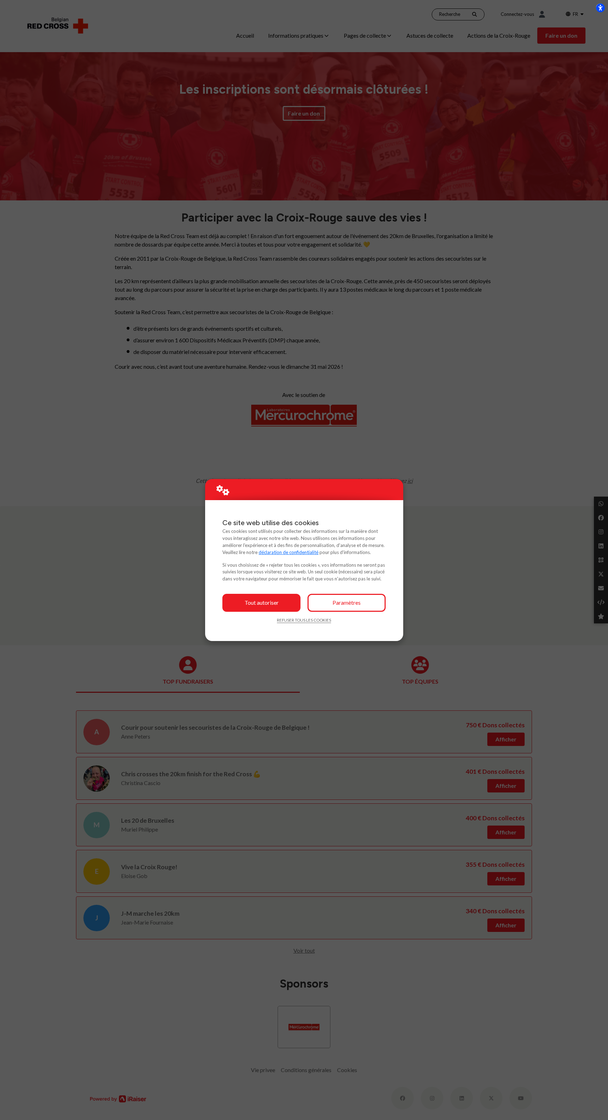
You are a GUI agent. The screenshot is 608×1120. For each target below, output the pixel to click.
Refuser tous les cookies (304, 620)
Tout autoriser (262, 602)
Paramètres (346, 602)
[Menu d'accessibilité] (600, 8)
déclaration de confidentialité (288, 552)
